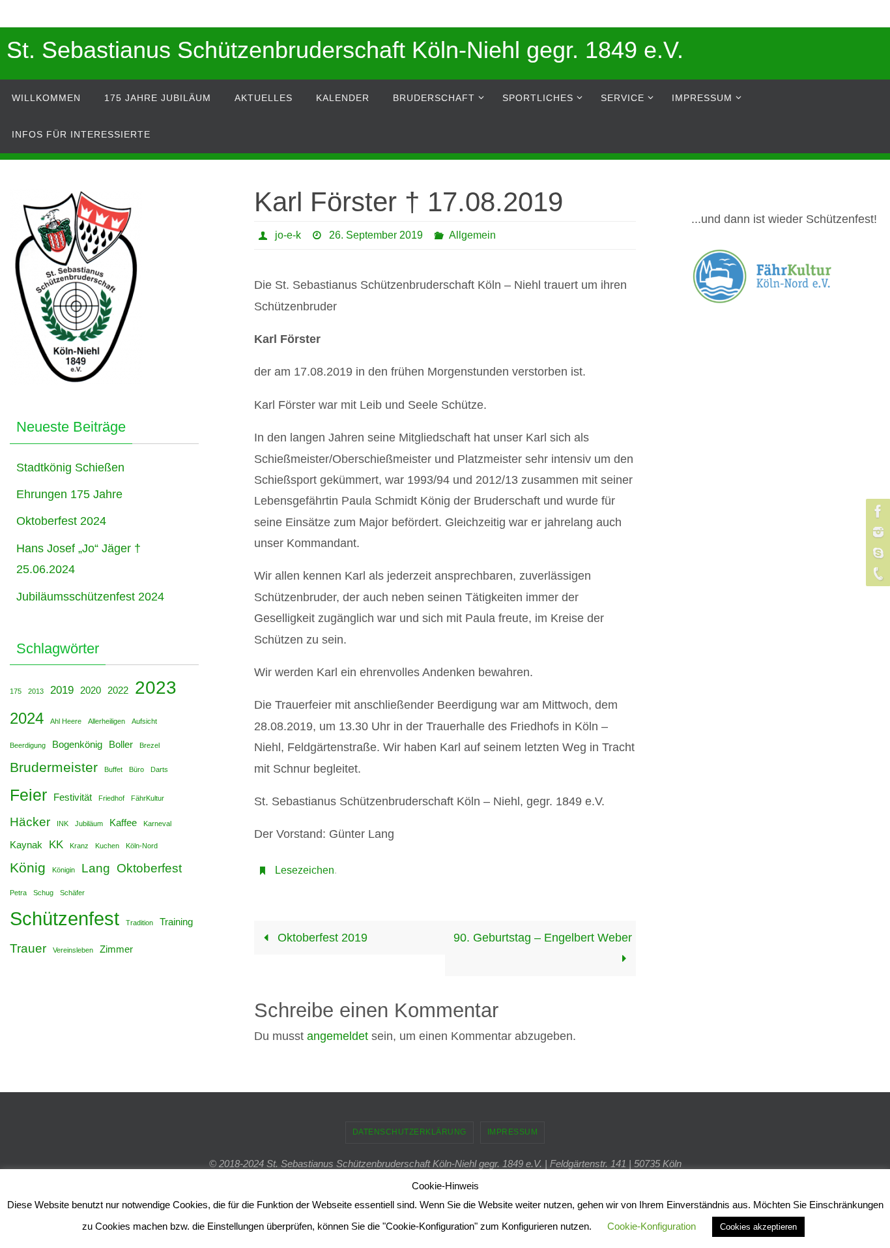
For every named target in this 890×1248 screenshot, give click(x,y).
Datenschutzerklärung (409, 1132)
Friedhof (111, 798)
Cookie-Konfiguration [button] (651, 1226)
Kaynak (26, 845)
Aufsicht (144, 721)
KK (56, 844)
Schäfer (72, 893)
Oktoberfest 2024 (61, 520)
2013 (36, 691)
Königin (63, 870)
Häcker (30, 821)
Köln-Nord (142, 846)
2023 (156, 687)
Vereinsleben (73, 950)
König (28, 867)
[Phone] (876, 573)
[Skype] (876, 553)
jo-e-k (288, 235)
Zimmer (116, 949)
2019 (62, 689)
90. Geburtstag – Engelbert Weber (542, 937)
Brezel (149, 745)
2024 (27, 718)
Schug (43, 893)
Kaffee (123, 823)
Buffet (113, 769)
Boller (121, 744)
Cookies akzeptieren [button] (758, 1227)
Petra (18, 893)
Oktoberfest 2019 (320, 937)
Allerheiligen (106, 721)
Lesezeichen (304, 870)
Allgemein (472, 235)
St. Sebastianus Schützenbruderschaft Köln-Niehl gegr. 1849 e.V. (345, 50)
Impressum (512, 1132)
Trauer (28, 948)
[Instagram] (876, 532)
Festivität (72, 797)
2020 (90, 690)
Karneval (157, 823)
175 (16, 691)
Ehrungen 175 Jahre (69, 494)
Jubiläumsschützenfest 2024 (90, 596)
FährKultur (147, 798)
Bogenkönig (77, 744)
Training (176, 922)
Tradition (139, 923)
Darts (159, 769)
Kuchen (107, 846)
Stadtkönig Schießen (70, 467)
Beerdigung (28, 745)
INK (62, 823)
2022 (118, 690)
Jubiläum (89, 823)
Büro (136, 769)
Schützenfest (64, 918)
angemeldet (337, 1036)
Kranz (79, 846)
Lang (95, 868)
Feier (28, 795)
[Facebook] (876, 511)
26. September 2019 (376, 235)
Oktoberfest (149, 868)
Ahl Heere (65, 721)
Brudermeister (54, 767)
